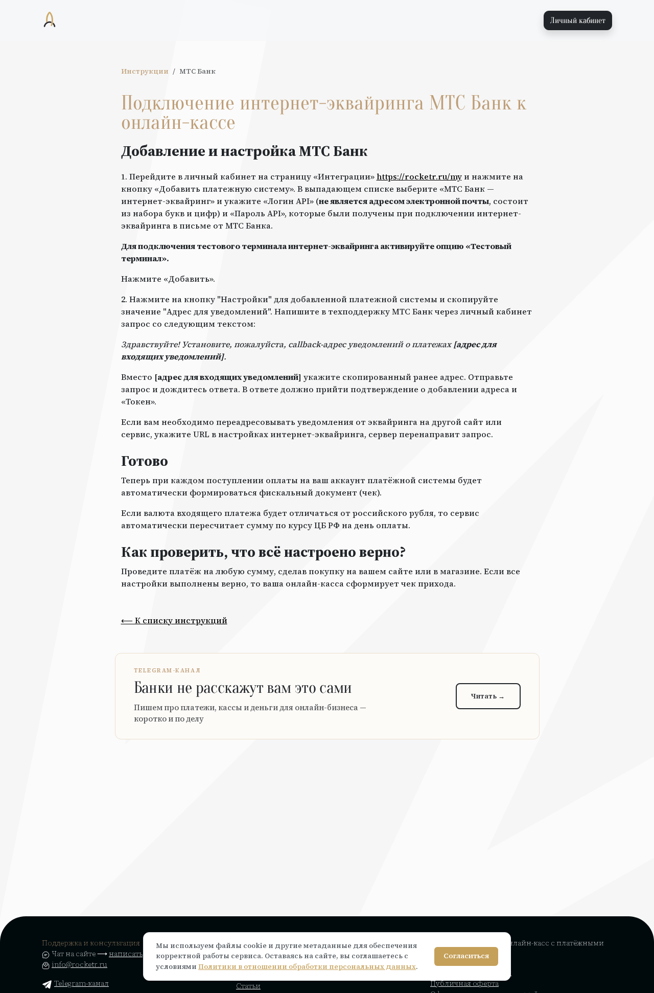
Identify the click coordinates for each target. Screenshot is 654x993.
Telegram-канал (81, 983)
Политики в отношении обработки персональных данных (307, 967)
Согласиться (466, 956)
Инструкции (145, 71)
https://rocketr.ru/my (419, 176)
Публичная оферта (464, 983)
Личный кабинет (577, 20)
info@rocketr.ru (79, 964)
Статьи (248, 986)
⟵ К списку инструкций (174, 620)
